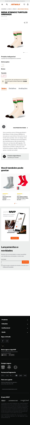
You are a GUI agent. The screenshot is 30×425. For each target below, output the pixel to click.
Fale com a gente (6, 379)
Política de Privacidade (8, 267)
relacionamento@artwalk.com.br (9, 389)
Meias (9, 9)
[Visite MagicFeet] (25, 401)
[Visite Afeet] (3, 401)
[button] (7, 4)
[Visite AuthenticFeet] (13, 400)
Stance (14, 9)
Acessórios (3, 9)
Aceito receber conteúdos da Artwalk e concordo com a (15, 266)
